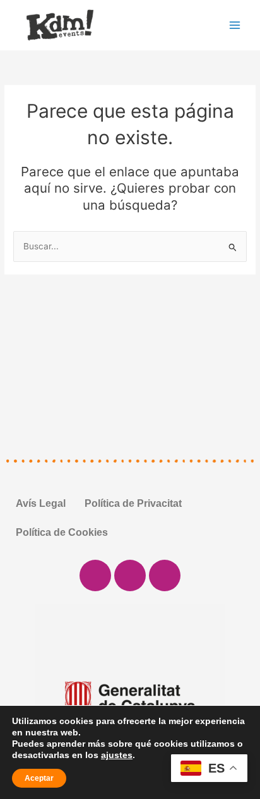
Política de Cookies (62, 532)
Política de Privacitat (133, 503)
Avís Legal (41, 503)
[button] (19, 698)
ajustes (117, 755)
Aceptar (39, 778)
